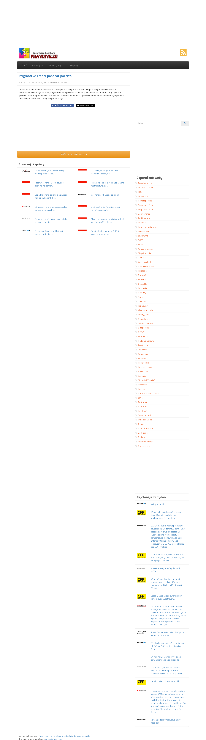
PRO (140, 191)
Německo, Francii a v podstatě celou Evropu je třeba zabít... (51, 208)
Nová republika (145, 200)
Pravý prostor (144, 345)
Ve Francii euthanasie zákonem (105, 194)
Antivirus (142, 279)
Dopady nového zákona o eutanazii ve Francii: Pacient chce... (51, 196)
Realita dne (143, 371)
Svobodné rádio (145, 205)
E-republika (143, 327)
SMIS (140, 397)
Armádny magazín (57, 65)
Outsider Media (145, 419)
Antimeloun (143, 354)
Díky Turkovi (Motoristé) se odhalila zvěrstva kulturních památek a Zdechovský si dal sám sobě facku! (166, 670)
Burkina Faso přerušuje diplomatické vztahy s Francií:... (51, 220)
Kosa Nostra (143, 362)
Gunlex (141, 424)
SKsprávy (74, 65)
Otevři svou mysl (145, 441)
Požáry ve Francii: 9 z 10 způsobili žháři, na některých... (50, 184)
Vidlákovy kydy (145, 262)
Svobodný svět (145, 415)
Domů (24, 65)
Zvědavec (142, 349)
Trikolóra (142, 301)
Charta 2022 (143, 196)
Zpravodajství (40, 82)
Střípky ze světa (145, 209)
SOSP (140, 240)
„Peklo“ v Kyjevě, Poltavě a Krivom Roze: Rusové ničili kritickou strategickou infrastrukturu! (166, 515)
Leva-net (142, 389)
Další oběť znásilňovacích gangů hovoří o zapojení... (105, 208)
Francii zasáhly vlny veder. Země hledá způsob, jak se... (49, 172)
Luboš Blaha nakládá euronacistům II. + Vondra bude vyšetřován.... (168, 597)
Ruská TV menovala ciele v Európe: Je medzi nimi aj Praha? (167, 634)
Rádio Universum (146, 340)
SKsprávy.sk (143, 235)
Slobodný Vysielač (146, 380)
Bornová (142, 275)
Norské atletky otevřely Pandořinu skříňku (166, 570)
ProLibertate (144, 218)
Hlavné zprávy (38, 65)
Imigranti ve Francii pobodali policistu (46, 75)
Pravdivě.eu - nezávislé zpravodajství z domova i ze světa (64, 735)
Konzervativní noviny (147, 226)
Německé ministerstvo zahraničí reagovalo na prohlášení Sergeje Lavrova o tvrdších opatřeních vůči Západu (166, 583)
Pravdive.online (145, 183)
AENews (142, 358)
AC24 (140, 244)
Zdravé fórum (144, 213)
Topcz (140, 297)
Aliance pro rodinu (146, 310)
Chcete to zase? (145, 187)
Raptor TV (142, 406)
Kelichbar (142, 410)
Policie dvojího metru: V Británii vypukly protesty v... (49, 232)
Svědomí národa (145, 323)
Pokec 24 (142, 222)
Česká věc (142, 288)
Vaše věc (142, 375)
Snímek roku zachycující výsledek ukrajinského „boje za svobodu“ (166, 658)
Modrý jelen (143, 314)
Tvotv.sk (142, 257)
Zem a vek (142, 432)
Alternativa (143, 336)
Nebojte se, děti (158, 504)
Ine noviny (143, 305)
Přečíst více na (74, 154)
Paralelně (142, 270)
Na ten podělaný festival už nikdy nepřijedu (166, 721)
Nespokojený (144, 318)
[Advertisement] (103, 24)
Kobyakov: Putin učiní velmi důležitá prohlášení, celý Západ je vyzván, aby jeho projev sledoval (167, 557)
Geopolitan (143, 283)
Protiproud (143, 402)
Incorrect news (145, 367)
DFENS (141, 332)
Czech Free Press (146, 266)
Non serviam (144, 445)
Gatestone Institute (147, 428)
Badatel (141, 437)
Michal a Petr (144, 231)
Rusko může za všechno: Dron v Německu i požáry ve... (105, 172)
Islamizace (54, 82)
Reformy (142, 292)
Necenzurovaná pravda (148, 393)
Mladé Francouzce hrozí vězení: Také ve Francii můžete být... (107, 220)
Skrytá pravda (144, 253)
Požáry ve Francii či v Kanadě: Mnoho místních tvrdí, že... (107, 184)
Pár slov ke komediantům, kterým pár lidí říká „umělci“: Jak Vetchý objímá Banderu (167, 646)
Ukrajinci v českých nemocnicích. (165, 681)
